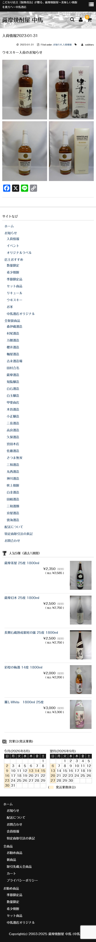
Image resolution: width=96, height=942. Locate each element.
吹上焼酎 (13, 485)
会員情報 (13, 831)
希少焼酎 (13, 272)
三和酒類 (13, 506)
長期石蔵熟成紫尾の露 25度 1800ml (31, 632)
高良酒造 (13, 430)
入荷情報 (67, 44)
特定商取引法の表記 (18, 533)
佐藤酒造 (13, 450)
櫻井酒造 (13, 347)
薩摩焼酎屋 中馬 (22, 20)
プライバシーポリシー (22, 880)
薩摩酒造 (13, 374)
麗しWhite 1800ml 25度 (24, 702)
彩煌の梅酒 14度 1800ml (23, 667)
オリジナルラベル (19, 252)
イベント (13, 245)
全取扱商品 (12, 320)
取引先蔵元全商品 (19, 866)
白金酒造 (13, 492)
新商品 (11, 859)
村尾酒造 (13, 333)
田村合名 (13, 368)
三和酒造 (13, 464)
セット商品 (14, 286)
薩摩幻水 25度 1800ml (21, 597)
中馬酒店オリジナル (21, 313)
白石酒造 (13, 388)
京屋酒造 (13, 513)
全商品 (8, 846)
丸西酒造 (13, 471)
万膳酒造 (13, 340)
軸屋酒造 (13, 354)
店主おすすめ (13, 259)
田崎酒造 (13, 499)
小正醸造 (13, 416)
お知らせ (57, 44)
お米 (10, 307)
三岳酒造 (13, 423)
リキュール (14, 293)
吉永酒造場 (14, 361)
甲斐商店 (13, 402)
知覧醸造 (13, 381)
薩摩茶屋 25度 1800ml (21, 563)
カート (11, 873)
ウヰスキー (14, 300)
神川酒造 (13, 478)
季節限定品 (14, 279)
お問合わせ (12, 540)
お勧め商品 (14, 852)
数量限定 (13, 265)
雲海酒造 (13, 520)
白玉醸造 (13, 395)
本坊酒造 (13, 409)
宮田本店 (13, 444)
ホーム (9, 226)
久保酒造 (13, 437)
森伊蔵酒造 (14, 326)
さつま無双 (14, 457)
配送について (13, 527)
